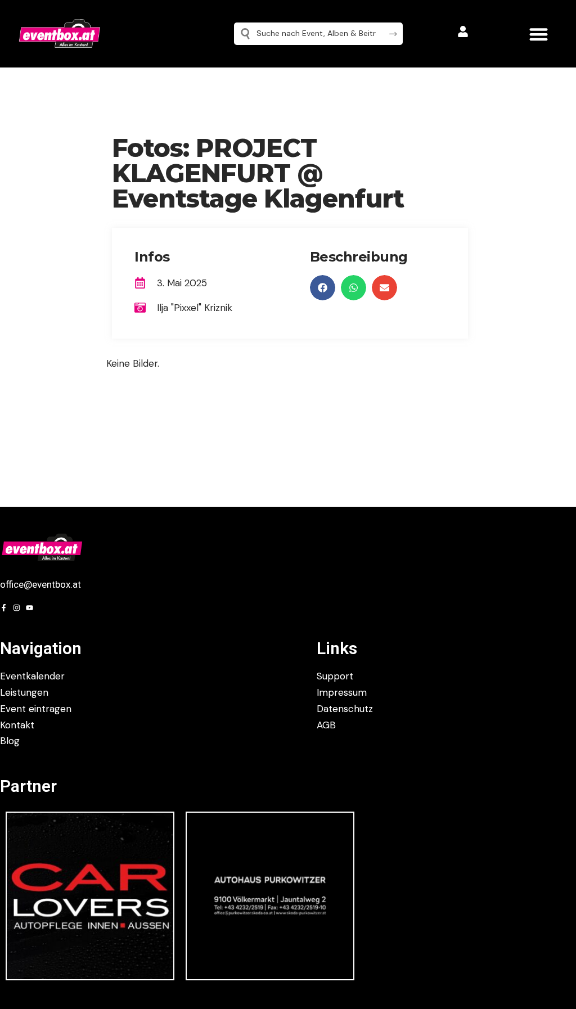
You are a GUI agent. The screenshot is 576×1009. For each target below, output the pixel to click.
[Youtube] (29, 607)
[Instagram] (16, 607)
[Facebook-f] (3, 607)
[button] (539, 34)
